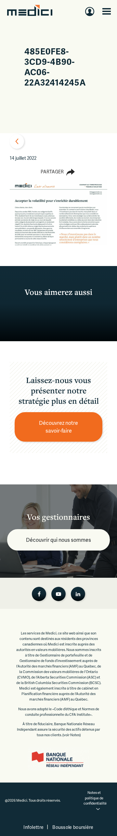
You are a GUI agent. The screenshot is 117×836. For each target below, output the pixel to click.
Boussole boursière (72, 827)
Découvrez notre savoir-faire (59, 426)
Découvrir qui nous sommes (58, 539)
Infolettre (33, 827)
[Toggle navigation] (106, 11)
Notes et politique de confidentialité (95, 798)
